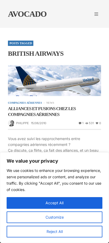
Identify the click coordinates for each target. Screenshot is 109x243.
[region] (54, 197)
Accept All (54, 203)
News (50, 103)
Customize (55, 217)
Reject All (55, 231)
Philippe (22, 123)
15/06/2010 (38, 123)
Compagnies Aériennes (25, 103)
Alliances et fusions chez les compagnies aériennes (42, 111)
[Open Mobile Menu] (96, 14)
